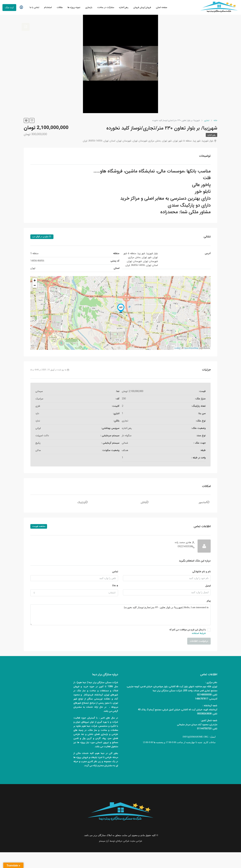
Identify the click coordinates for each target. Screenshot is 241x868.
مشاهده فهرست (38, 526)
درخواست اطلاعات (199, 641)
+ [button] (35, 280)
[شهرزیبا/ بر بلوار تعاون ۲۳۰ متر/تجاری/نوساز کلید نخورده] (120, 308)
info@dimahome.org (195, 737)
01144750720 (204, 728)
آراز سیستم (104, 841)
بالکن (143, 502)
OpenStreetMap (191, 348)
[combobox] (74, 592)
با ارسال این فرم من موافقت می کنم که (187, 631)
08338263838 (204, 714)
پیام (209, 601)
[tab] (26, 27)
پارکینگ (81, 502)
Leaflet (177, 348)
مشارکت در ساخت (105, 7)
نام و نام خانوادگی (201, 572)
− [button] (35, 285)
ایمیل (208, 586)
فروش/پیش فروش (142, 7)
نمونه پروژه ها (74, 7)
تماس (115, 572)
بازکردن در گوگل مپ (40, 236)
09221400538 (185, 547)
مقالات (60, 7)
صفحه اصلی (161, 7)
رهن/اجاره (123, 7)
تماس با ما (34, 7)
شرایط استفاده (199, 633)
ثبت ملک (9, 7)
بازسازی (88, 7)
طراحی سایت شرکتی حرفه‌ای (129, 841)
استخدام (48, 7)
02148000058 (204, 695)
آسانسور (203, 502)
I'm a (115, 586)
